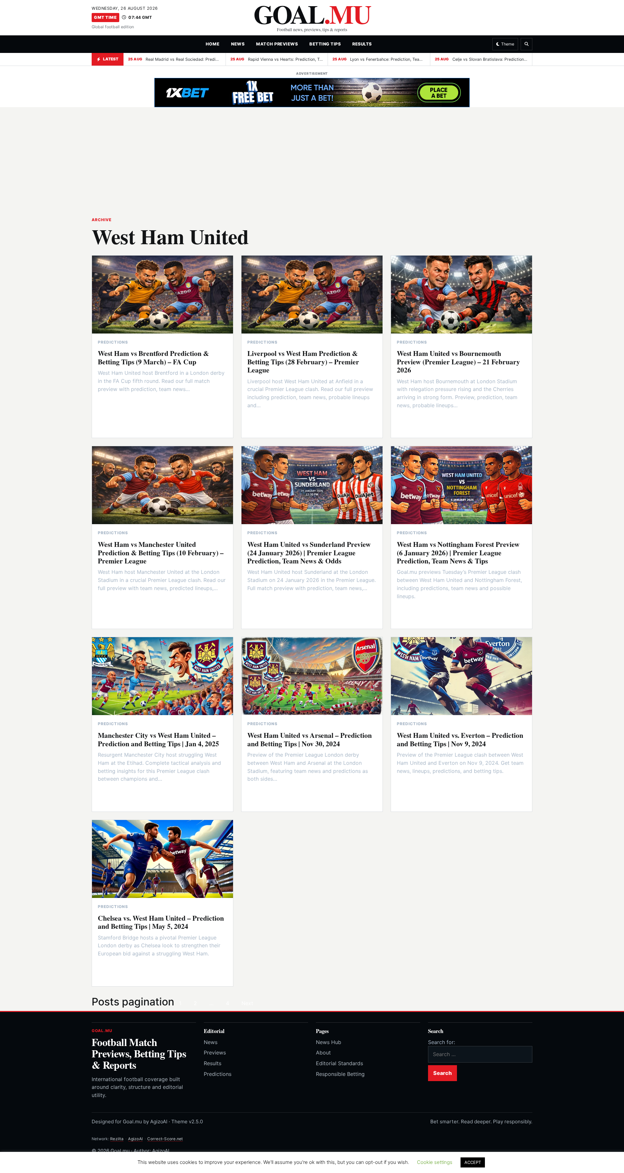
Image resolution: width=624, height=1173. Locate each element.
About (323, 1052)
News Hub (328, 1042)
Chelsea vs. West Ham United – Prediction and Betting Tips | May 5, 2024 (161, 922)
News (237, 44)
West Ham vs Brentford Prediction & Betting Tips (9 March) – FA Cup (153, 357)
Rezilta (117, 1138)
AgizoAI (135, 1138)
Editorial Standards (339, 1063)
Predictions (217, 1074)
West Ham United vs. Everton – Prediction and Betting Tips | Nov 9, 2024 (460, 739)
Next (247, 1003)
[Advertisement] (312, 157)
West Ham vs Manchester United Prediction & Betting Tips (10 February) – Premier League (161, 552)
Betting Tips (325, 44)
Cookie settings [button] (434, 1162)
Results (362, 44)
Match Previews (277, 44)
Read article (119, 406)
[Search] (526, 44)
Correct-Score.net (165, 1138)
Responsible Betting (340, 1074)
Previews (215, 1052)
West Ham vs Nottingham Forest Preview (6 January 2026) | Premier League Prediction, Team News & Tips (458, 552)
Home (212, 44)
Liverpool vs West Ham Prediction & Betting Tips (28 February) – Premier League (303, 361)
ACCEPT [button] (472, 1162)
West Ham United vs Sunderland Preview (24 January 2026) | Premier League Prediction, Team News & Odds (309, 552)
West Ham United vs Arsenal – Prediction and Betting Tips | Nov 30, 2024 (309, 739)
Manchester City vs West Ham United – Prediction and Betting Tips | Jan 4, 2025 (158, 739)
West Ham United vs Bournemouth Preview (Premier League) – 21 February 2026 (458, 361)
